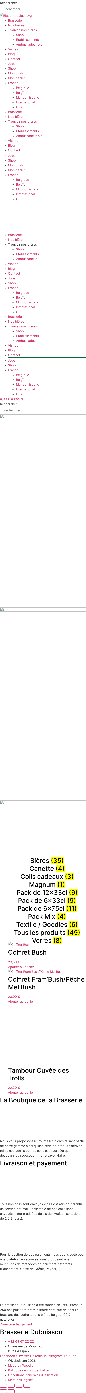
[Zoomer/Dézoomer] (3, 1386)
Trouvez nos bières (22, 30)
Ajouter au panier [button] (21, 967)
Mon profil (16, 73)
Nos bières (16, 25)
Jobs (11, 64)
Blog (11, 54)
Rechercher (8, 2)
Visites (13, 49)
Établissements (27, 40)
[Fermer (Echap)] (26, 1386)
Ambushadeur (26, 259)
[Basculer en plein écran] (11, 1386)
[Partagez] (19, 1386)
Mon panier (16, 78)
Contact (14, 59)
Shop (20, 35)
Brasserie (15, 20)
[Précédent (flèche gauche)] (3, 1391)
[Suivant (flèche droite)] (11, 1391)
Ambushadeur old (29, 44)
